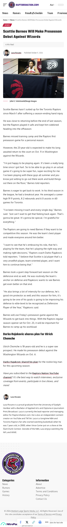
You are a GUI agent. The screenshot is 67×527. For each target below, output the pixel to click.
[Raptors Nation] (23, 5)
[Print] (40, 522)
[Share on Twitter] (27, 522)
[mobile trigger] (5, 5)
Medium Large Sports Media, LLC (25, 511)
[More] (46, 522)
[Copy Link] (33, 522)
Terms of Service (45, 514)
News (7, 25)
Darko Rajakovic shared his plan (20, 361)
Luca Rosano (16, 53)
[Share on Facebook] (20, 522)
